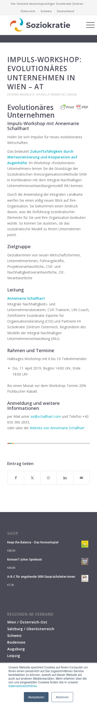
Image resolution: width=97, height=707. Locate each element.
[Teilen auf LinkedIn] (65, 477)
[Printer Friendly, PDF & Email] (74, 109)
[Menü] (88, 25)
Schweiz (46, 11)
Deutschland (65, 11)
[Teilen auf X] (32, 477)
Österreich (28, 11)
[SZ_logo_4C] (40, 25)
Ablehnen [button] (62, 697)
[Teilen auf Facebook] (15, 477)
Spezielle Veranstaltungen (56, 94)
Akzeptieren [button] (36, 697)
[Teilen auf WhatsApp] (49, 477)
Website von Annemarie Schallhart (57, 427)
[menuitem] (47, 3)
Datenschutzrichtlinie (22, 686)
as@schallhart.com (46, 416)
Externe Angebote (20, 94)
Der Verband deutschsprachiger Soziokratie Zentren (47, 3)
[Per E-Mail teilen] (81, 477)
